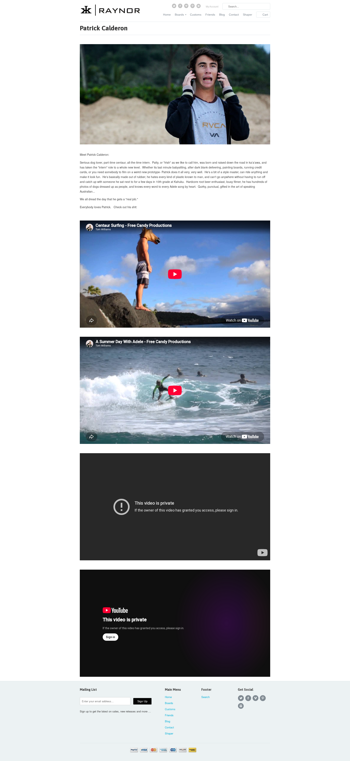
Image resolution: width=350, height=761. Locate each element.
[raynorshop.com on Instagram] (199, 7)
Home (167, 14)
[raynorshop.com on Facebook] (180, 7)
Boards (180, 14)
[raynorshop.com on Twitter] (174, 7)
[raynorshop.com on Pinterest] (192, 7)
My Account (212, 6)
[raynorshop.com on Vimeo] (186, 7)
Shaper (247, 14)
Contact (234, 14)
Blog (222, 14)
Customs (195, 14)
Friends (210, 14)
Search (205, 697)
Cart (265, 14)
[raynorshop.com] (110, 10)
